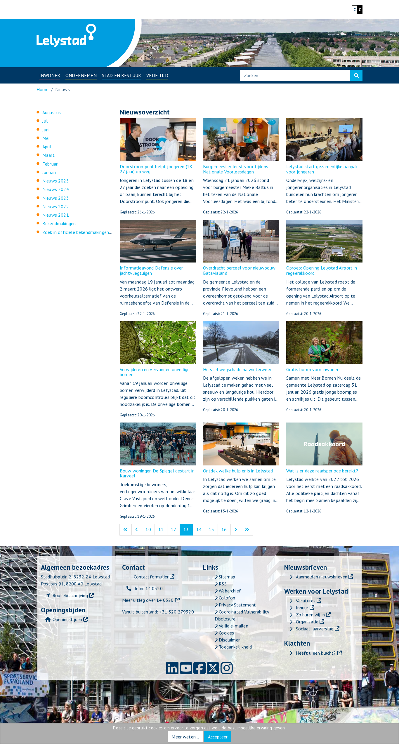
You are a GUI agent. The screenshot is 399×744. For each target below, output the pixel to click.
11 (162, 529)
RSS (222, 584)
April (46, 147)
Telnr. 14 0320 (148, 588)
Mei (45, 138)
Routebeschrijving (70, 595)
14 (200, 529)
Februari (50, 164)
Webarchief (229, 591)
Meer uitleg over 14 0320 (148, 600)
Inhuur (302, 608)
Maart (48, 155)
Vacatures (305, 601)
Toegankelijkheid (235, 647)
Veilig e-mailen (233, 626)
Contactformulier (151, 577)
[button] (50, 75)
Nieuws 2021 (55, 215)
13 (187, 529)
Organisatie (307, 622)
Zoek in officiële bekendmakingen (75, 232)
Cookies (226, 633)
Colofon (226, 598)
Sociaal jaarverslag (315, 629)
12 (175, 529)
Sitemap (226, 577)
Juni (46, 130)
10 (150, 529)
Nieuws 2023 (55, 198)
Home (43, 89)
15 (213, 529)
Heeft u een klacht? (316, 653)
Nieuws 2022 (55, 206)
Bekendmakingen (59, 223)
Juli (45, 121)
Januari (49, 172)
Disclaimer (229, 640)
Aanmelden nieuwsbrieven (322, 577)
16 (225, 529)
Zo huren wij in (310, 615)
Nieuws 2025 (55, 181)
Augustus (51, 112)
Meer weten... (185, 737)
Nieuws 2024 (55, 189)
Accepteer (218, 737)
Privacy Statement (237, 605)
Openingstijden (67, 619)
